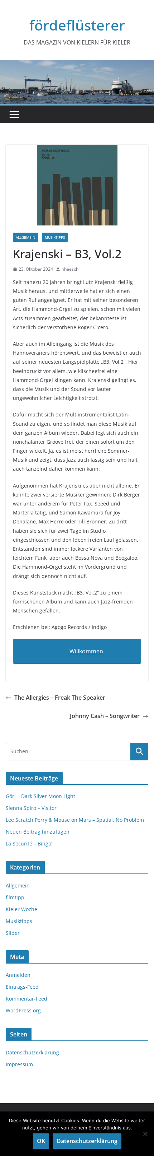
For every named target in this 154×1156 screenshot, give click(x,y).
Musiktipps (55, 237)
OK (41, 1141)
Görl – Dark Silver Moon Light (40, 796)
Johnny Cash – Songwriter (105, 716)
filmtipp (15, 897)
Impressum (19, 1064)
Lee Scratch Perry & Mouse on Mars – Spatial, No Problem (75, 819)
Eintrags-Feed (22, 986)
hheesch (70, 269)
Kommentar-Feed (26, 998)
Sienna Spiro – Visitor (31, 808)
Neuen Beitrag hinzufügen (37, 831)
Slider (13, 932)
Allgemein (25, 237)
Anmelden (18, 974)
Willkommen (86, 651)
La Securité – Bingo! (29, 843)
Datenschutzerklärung (32, 1052)
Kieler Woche (21, 909)
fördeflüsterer (77, 25)
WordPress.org (23, 1010)
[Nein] (145, 1133)
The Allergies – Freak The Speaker (59, 697)
